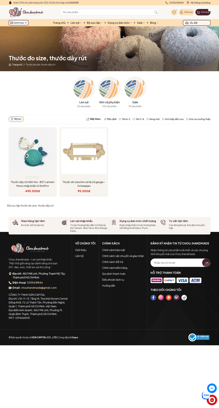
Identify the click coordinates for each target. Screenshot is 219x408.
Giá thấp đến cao (174, 119)
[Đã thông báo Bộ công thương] (199, 337)
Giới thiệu (80, 250)
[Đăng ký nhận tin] (206, 263)
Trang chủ (59, 22)
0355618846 (35, 282)
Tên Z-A (139, 119)
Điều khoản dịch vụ (113, 279)
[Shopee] (169, 297)
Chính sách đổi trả (112, 262)
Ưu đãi (199, 22)
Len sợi (75, 22)
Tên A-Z (126, 119)
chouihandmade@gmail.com (39, 287)
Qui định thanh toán (114, 273)
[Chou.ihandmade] (30, 248)
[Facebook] (153, 297)
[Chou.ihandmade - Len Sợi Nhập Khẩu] (28, 12)
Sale (140, 22)
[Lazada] (176, 297)
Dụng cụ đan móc (119, 22)
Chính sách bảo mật (113, 250)
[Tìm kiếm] (156, 12)
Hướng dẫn (108, 285)
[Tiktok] (184, 297)
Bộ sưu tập (94, 22)
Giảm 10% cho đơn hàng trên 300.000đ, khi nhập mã (46, 2)
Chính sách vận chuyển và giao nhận (123, 256)
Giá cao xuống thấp (200, 119)
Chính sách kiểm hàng (114, 267)
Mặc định (112, 119)
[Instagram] (161, 297)
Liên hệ (79, 256)
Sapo (75, 337)
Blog (153, 22)
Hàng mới (154, 119)
